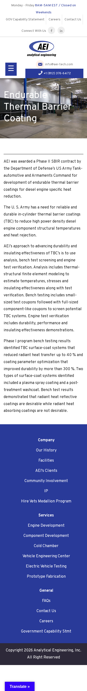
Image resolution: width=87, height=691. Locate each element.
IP (46, 491)
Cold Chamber (46, 546)
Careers (54, 19)
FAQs (46, 601)
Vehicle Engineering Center (46, 556)
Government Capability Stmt (46, 631)
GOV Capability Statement (25, 19)
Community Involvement (46, 481)
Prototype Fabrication (46, 576)
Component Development (46, 535)
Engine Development (46, 525)
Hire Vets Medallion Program (46, 501)
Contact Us (73, 19)
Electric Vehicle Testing (46, 566)
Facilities (46, 460)
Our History (46, 450)
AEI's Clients (46, 470)
